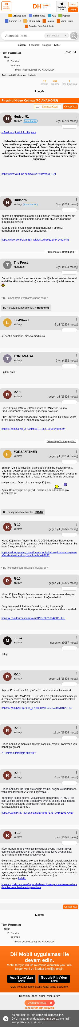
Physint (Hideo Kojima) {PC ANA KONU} (34, 69)
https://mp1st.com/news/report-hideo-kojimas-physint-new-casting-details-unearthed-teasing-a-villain (39, 886)
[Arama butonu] (74, 35)
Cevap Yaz (70, 106)
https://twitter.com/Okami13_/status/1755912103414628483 (35, 239)
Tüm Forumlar (11, 52)
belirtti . (22, 878)
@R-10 (39, 512)
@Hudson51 (42, 307)
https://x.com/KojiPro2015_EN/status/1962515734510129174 (36, 708)
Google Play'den (54, 979)
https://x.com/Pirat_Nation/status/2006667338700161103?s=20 (37, 812)
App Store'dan (21, 979)
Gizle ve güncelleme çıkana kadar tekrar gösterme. (39, 986)
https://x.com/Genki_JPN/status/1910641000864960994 (33, 428)
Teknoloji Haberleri (6, 8)
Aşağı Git (71, 52)
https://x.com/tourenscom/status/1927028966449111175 (33, 618)
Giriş (73, 4)
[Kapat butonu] (52, 1003)
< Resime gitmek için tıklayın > (18, 132)
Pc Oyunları (13, 61)
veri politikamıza (22, 1022)
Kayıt (73, 9)
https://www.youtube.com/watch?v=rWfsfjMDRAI (28, 174)
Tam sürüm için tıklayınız (39, 1007)
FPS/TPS (15, 65)
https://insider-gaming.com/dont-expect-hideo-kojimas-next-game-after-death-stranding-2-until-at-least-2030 (39, 554)
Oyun (7, 57)
